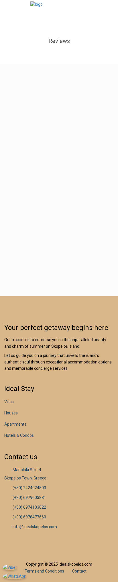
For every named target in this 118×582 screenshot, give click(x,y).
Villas (9, 402)
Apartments (15, 424)
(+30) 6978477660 (29, 517)
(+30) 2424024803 (29, 487)
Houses (11, 413)
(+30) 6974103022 (29, 507)
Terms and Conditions (44, 571)
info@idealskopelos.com (35, 526)
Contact (79, 571)
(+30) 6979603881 (29, 497)
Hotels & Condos (19, 435)
